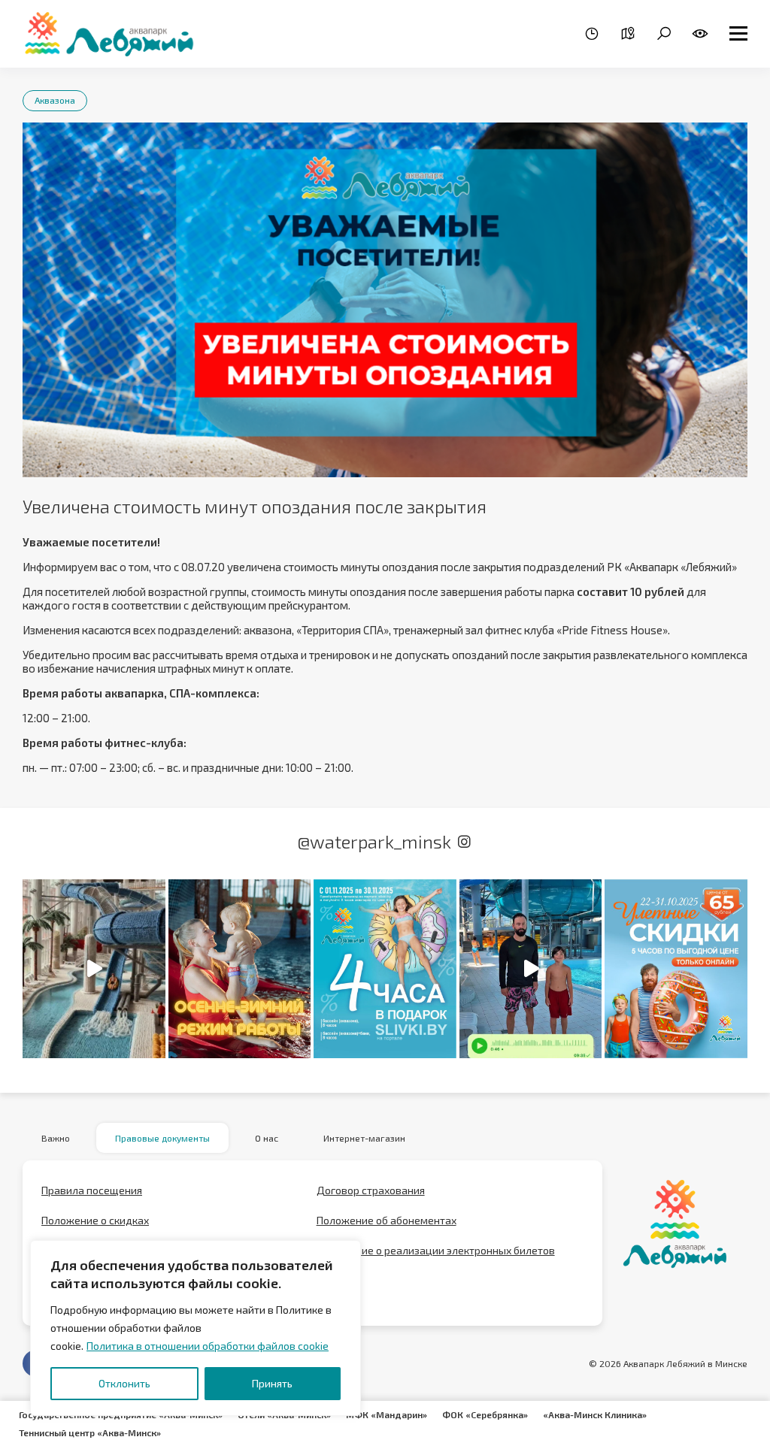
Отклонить (124, 1383)
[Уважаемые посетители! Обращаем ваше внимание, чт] (239, 968)
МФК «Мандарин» (386, 1414)
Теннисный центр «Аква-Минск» (90, 1432)
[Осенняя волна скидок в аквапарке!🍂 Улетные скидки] (676, 968)
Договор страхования (371, 1190)
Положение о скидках (95, 1220)
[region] (195, 1328)
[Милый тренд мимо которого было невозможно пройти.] (94, 968)
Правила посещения (91, 1190)
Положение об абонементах (386, 1220)
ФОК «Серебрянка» (485, 1414)
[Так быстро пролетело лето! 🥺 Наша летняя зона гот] (530, 968)
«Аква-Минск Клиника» (595, 1414)
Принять (272, 1383)
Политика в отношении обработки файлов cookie (207, 1345)
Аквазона (55, 100)
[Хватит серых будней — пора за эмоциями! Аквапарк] (385, 968)
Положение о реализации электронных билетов (436, 1250)
